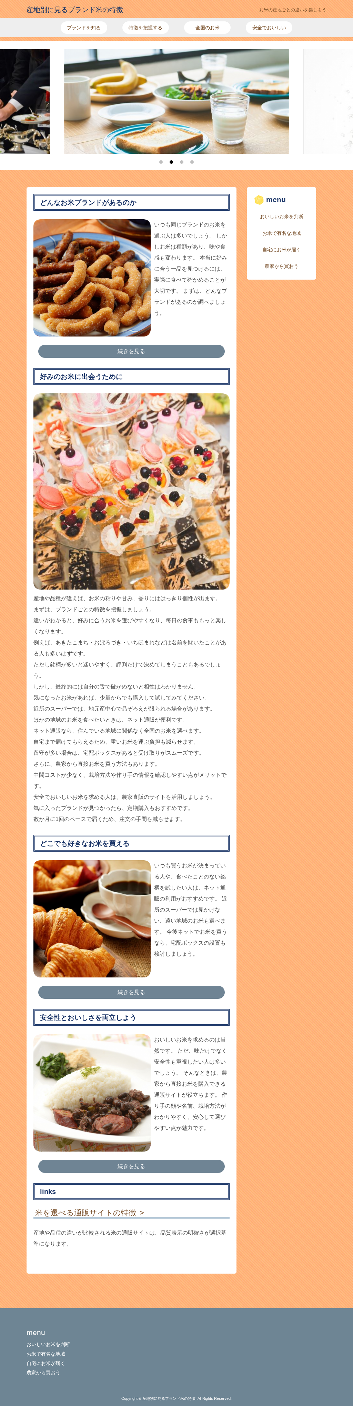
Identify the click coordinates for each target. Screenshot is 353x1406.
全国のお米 (207, 27)
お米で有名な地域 (281, 233)
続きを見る (131, 351)
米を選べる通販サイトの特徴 (85, 1212)
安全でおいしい (269, 27)
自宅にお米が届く (281, 249)
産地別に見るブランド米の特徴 (75, 9)
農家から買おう (282, 266)
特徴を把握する (145, 27)
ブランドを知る (84, 27)
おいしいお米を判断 (281, 216)
